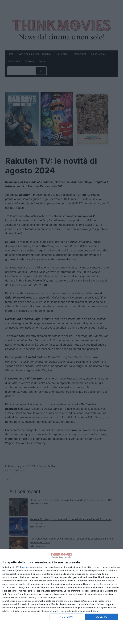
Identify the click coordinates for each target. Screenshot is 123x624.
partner (25, 567)
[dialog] (61, 586)
